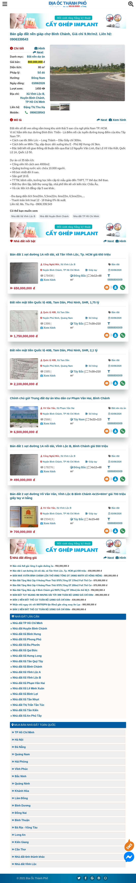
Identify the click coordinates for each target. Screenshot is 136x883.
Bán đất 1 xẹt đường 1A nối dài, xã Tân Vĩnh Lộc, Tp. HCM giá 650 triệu (60, 254)
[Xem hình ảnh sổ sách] (107, 287)
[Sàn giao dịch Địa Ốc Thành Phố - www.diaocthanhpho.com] (68, 6)
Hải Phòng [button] (21, 761)
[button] (4, 4)
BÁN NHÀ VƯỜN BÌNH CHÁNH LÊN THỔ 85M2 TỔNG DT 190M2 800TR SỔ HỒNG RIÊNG (57, 575)
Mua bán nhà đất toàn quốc (35, 724)
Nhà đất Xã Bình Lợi (25, 694)
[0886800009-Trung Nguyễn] (115, 335)
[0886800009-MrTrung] (115, 430)
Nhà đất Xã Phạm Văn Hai (29, 683)
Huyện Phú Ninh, (52, 318)
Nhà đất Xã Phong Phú (27, 639)
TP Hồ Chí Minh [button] (24, 732)
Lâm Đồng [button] (21, 798)
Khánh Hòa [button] (21, 791)
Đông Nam (38, 78)
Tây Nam (79, 419)
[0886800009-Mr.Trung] (115, 287)
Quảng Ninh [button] (22, 783)
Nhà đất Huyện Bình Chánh (54, 216)
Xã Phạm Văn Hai (65, 408)
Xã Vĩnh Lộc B (68, 264)
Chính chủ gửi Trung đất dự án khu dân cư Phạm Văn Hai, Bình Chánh (60, 398)
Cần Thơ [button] (20, 849)
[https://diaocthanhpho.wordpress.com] (99, 878)
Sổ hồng (93, 318)
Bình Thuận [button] (22, 820)
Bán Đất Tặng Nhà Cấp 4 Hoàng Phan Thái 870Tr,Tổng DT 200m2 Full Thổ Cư (52, 585)
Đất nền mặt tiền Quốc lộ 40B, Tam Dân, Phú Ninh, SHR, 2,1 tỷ (54, 350)
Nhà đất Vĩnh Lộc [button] (25, 864)
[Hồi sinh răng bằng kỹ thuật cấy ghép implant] (68, 21)
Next (39, 52)
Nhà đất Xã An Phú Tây (27, 715)
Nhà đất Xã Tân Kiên (25, 710)
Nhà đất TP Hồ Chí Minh (86, 216)
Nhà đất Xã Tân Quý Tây (28, 661)
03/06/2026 (38, 83)
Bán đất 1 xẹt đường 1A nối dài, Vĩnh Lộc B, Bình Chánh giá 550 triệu (59, 446)
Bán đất (115, 264)
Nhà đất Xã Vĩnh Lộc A (27, 672)
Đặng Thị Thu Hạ (34, 107)
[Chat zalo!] (129, 849)
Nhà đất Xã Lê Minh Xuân (28, 688)
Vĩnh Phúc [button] (21, 769)
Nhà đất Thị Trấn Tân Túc (28, 705)
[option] (55, 107)
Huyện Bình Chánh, (32, 97)
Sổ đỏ (41, 72)
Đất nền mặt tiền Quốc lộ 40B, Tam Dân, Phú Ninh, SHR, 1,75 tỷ (54, 302)
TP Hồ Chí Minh (35, 101)
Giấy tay (92, 270)
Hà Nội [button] (18, 739)
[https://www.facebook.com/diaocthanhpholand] (85, 878)
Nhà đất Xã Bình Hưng (27, 634)
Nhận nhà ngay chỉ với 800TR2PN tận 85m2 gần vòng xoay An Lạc (46, 604)
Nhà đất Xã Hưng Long (27, 655)
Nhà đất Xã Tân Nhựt (26, 699)
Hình (41, 48)
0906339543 (37, 112)
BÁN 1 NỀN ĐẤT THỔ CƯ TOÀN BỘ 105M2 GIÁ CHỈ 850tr (41, 609)
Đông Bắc (79, 275)
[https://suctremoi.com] (105, 878)
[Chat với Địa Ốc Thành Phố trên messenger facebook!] (129, 860)
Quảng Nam (67, 318)
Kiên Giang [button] (21, 842)
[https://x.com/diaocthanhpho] (79, 878)
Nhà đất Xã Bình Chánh (27, 666)
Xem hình (119, 120)
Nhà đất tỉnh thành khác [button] (29, 856)
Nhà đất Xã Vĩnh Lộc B (23, 216)
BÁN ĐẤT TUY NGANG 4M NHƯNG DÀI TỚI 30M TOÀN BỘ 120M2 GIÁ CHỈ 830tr (53, 595)
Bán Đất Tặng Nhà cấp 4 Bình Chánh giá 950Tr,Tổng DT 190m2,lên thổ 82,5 (51, 590)
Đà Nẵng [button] (20, 747)
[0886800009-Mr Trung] (115, 530)
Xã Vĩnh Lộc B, (35, 93)
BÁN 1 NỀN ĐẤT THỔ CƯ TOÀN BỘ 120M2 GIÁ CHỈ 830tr (41, 600)
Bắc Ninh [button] (20, 776)
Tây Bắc (78, 323)
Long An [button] (20, 834)
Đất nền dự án (36, 56)
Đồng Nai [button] (20, 812)
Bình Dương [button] (22, 805)
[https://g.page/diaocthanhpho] (92, 878)
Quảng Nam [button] (22, 754)
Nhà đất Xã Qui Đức (25, 650)
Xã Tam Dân (63, 312)
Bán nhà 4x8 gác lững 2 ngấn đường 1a (33, 566)
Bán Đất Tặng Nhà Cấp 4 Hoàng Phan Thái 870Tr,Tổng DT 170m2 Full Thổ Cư (52, 580)
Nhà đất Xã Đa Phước (26, 644)
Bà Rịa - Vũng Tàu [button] (25, 827)
